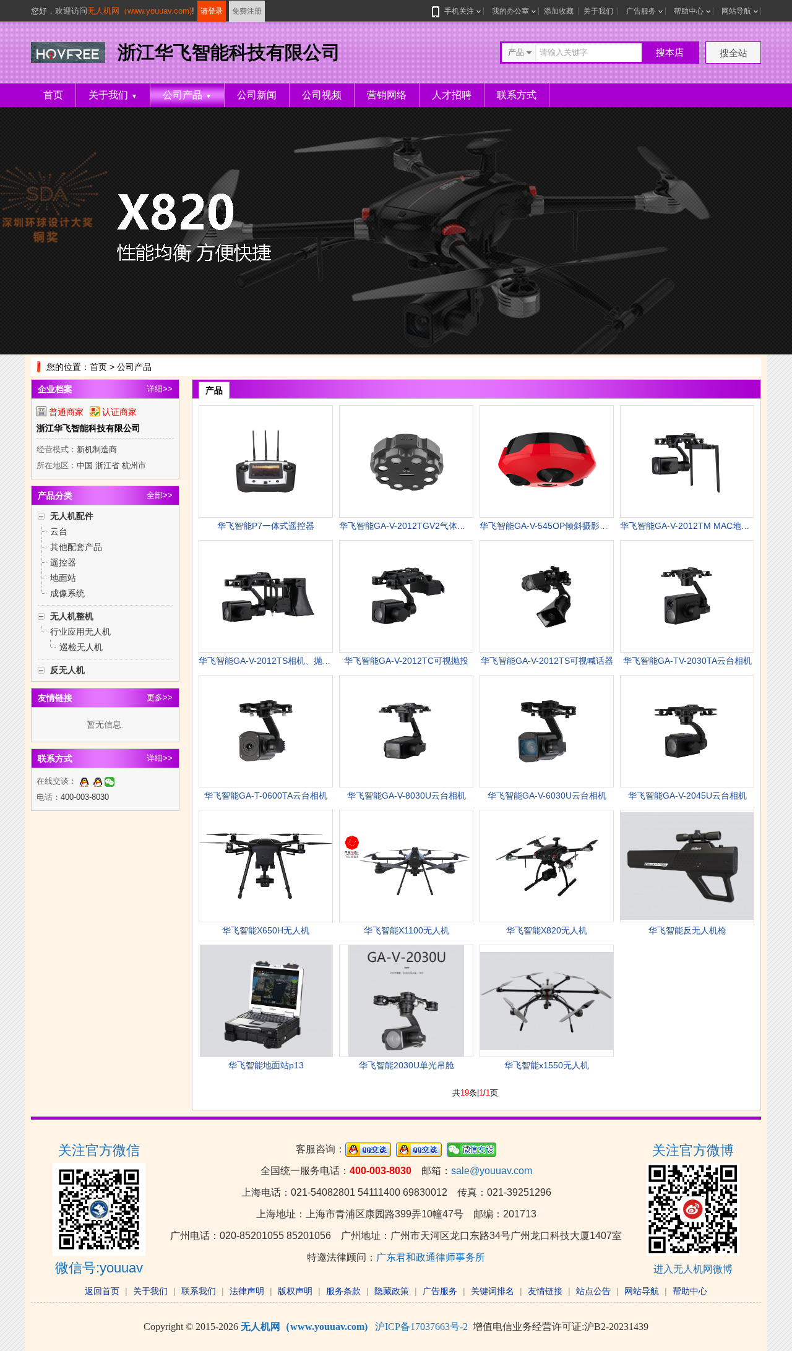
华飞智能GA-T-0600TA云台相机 (265, 795)
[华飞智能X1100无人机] (406, 866)
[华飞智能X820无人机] (546, 866)
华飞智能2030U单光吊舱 (406, 1065)
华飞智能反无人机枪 (687, 930)
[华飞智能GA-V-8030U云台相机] (406, 731)
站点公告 (593, 1291)
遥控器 (63, 562)
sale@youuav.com (491, 1170)
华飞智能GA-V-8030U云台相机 (406, 795)
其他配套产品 (76, 547)
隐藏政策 (391, 1291)
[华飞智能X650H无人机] (265, 866)
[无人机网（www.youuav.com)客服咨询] (84, 781)
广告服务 (641, 11)
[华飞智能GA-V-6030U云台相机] (546, 731)
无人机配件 (71, 516)
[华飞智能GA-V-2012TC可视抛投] (406, 596)
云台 (58, 531)
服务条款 (343, 1291)
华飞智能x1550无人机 (546, 1065)
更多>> (160, 697)
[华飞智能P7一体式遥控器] (265, 461)
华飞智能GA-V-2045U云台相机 (687, 795)
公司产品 (187, 95)
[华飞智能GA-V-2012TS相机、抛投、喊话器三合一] (265, 596)
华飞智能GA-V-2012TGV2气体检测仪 (411, 526)
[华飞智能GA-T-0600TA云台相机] (265, 731)
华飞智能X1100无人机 (406, 930)
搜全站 (733, 53)
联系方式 (516, 95)
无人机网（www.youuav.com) (139, 10)
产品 (214, 390)
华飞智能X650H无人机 (265, 930)
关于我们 (598, 11)
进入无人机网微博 (693, 1269)
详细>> (160, 388)
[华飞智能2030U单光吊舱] (406, 1001)
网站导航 (736, 11)
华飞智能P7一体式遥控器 (265, 526)
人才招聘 (451, 95)
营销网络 (387, 95)
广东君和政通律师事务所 (430, 1257)
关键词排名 (492, 1291)
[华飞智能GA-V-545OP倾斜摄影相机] (546, 461)
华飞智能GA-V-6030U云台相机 (547, 795)
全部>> (160, 495)
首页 (53, 95)
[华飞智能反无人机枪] (687, 866)
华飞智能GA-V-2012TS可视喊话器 (547, 661)
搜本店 (670, 52)
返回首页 (102, 1291)
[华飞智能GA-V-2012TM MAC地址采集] (687, 461)
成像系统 (67, 593)
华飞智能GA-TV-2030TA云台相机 (687, 661)
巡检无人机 (81, 647)
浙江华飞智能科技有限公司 (88, 428)
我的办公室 (510, 11)
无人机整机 (71, 616)
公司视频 (322, 95)
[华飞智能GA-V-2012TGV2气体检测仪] (406, 461)
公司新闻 (257, 95)
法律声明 (247, 1291)
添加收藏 (559, 11)
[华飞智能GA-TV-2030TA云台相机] (687, 596)
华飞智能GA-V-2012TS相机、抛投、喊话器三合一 (295, 661)
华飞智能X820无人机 (546, 930)
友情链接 (545, 1291)
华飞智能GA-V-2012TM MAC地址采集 (693, 526)
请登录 (211, 11)
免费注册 (247, 11)
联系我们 (198, 1291)
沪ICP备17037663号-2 (421, 1326)
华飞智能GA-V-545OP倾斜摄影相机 (548, 526)
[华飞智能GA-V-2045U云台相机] (687, 731)
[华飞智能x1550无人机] (546, 1001)
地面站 (63, 578)
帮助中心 (689, 11)
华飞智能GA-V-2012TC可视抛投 (406, 661)
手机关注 (459, 11)
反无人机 (67, 670)
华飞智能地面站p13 (266, 1065)
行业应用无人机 (80, 632)
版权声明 (295, 1291)
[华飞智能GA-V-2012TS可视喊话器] (546, 596)
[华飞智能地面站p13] (265, 1001)
